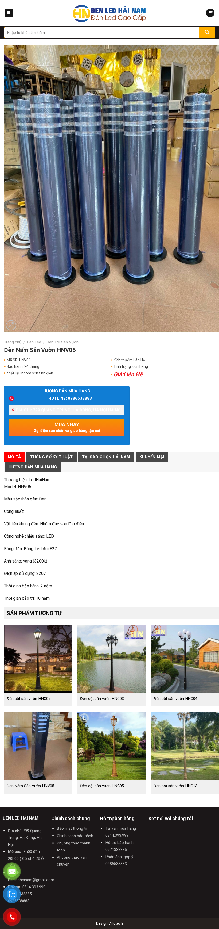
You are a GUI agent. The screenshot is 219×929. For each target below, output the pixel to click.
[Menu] (9, 13)
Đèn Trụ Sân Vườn (62, 342)
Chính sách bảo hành (75, 836)
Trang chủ (12, 342)
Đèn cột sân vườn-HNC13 (175, 786)
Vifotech (115, 923)
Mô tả (14, 456)
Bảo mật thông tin (72, 828)
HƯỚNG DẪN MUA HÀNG (33, 467)
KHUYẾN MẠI (151, 456)
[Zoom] (11, 325)
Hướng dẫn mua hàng (66, 391)
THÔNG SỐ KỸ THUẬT (51, 456)
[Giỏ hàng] (210, 13)
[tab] (14, 457)
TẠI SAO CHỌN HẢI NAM (106, 456)
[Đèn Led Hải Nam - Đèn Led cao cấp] (109, 12)
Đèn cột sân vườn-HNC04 (175, 699)
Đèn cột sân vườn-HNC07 (28, 699)
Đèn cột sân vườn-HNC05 (102, 786)
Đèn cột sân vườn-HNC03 (102, 699)
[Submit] (207, 32)
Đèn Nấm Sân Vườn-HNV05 (30, 786)
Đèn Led (34, 342)
